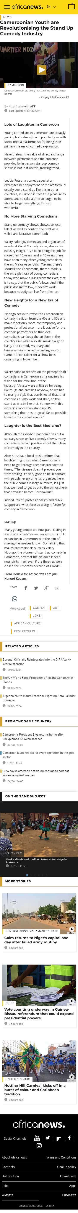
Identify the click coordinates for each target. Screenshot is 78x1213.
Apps (72, 1186)
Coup (9, 1003)
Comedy (39, 608)
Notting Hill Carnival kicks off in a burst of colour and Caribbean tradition (35, 1089)
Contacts (8, 1167)
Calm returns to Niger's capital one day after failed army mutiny (36, 940)
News (7, 17)
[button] (41, 70)
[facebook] (69, 1138)
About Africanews (14, 1157)
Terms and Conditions (60, 1157)
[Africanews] (27, 7)
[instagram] (39, 1145)
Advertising (68, 1176)
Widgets (7, 1195)
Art (56, 608)
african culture (27, 623)
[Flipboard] (59, 1138)
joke (36, 616)
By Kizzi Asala (13, 106)
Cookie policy (66, 1167)
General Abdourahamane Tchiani (31, 931)
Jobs (5, 1186)
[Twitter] (48, 1138)
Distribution (10, 1176)
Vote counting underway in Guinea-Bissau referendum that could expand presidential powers (39, 1013)
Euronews (69, 1195)
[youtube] (37, 1138)
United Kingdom (17, 1079)
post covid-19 (24, 631)
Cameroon (16, 85)
